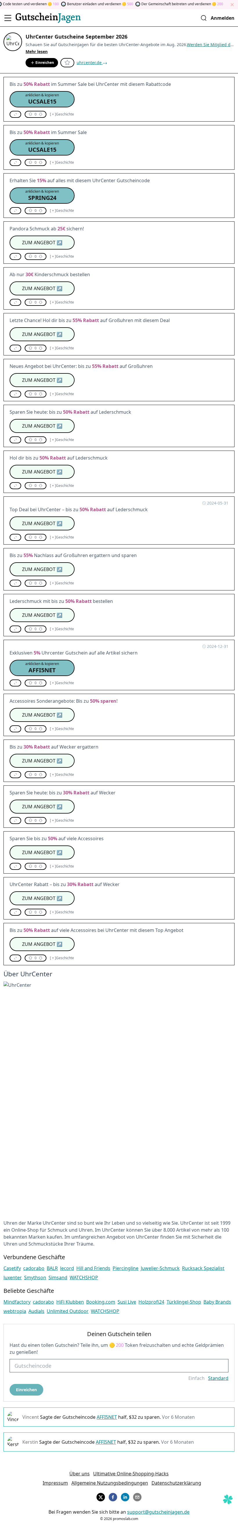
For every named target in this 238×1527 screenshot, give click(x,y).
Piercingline (125, 1268)
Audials (36, 1311)
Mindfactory (16, 1302)
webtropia (14, 1311)
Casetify (12, 1268)
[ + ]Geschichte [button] (62, 114)
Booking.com (100, 1302)
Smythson (35, 1277)
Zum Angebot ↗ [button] (42, 242)
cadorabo (33, 1268)
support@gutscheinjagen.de (158, 1512)
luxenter (12, 1277)
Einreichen (44, 62)
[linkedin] (125, 1496)
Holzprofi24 (151, 1302)
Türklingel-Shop (184, 1302)
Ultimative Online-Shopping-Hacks (131, 1473)
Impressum (55, 1483)
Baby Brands (217, 1302)
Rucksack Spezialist (203, 1268)
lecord (67, 1268)
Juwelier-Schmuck (160, 1268)
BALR (52, 1268)
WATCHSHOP (84, 1277)
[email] (137, 1496)
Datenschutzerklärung (176, 1483)
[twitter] (100, 1496)
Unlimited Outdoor (68, 1311)
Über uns (79, 1473)
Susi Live (127, 1302)
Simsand (57, 1277)
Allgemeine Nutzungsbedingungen (109, 1483)
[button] (42, 99)
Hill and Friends (93, 1268)
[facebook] (113, 1496)
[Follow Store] (67, 62)
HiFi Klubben (70, 1302)
